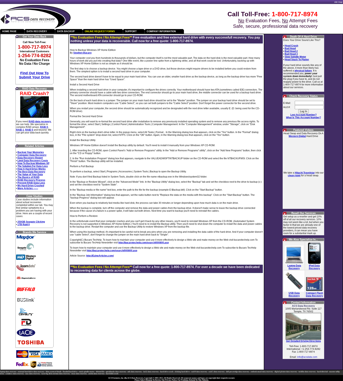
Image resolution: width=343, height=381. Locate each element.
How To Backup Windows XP (33, 163)
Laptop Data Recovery (294, 267)
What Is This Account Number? (303, 117)
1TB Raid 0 (23, 224)
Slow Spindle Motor (295, 56)
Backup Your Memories (30, 152)
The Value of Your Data (30, 174)
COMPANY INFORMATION (161, 31)
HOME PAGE (9, 31)
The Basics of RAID (28, 177)
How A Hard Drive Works (31, 169)
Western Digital (297, 136)
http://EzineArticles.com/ (100, 255)
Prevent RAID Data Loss (31, 182)
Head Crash (291, 45)
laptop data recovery (8, 372)
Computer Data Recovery (31, 155)
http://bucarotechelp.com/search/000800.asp (143, 242)
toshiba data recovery (307, 372)
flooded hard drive (70, 372)
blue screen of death (53, 372)
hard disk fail (322, 372)
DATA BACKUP (66, 31)
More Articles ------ (27, 188)
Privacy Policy (171, 380)
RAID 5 (29, 129)
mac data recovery (32, 374)
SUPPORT (131, 31)
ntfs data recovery (135, 372)
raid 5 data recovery (217, 372)
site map (338, 2)
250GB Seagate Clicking (31, 221)
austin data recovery (96, 374)
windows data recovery (15, 374)
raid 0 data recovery (199, 372)
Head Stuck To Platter (297, 59)
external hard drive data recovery (31, 372)
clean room (294, 175)
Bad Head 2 (291, 51)
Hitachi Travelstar (305, 172)
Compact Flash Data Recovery (314, 294)
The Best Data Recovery (31, 171)
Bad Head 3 (291, 54)
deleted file (100, 372)
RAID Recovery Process (31, 180)
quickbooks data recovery (116, 372)
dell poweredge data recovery (237, 372)
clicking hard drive (182, 372)
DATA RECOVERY (37, 31)
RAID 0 (44, 127)
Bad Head (290, 48)
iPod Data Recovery (314, 267)
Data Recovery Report (30, 157)
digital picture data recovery (286, 372)
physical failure (303, 70)
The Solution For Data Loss (32, 166)
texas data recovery (79, 374)
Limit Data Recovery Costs (32, 160)
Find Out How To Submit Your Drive (34, 75)
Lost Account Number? (303, 114)
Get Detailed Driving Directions (303, 341)
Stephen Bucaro (82, 52)
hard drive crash (166, 372)
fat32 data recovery (151, 372)
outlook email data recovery (262, 372)
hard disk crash (112, 374)
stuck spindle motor (86, 372)
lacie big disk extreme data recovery (55, 374)
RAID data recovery (40, 121)
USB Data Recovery (294, 294)
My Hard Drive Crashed (30, 185)
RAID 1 (20, 129)
